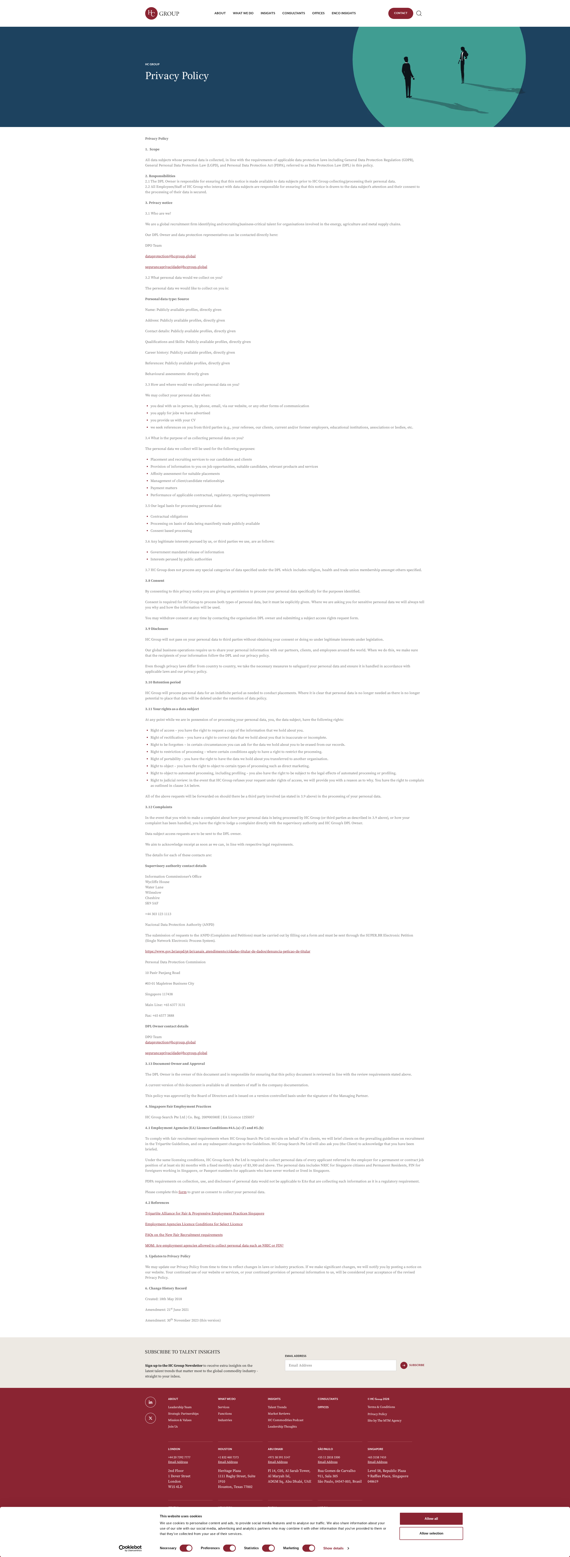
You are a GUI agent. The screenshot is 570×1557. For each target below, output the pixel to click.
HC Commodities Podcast (285, 1420)
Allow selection (431, 1533)
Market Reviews (279, 1414)
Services (223, 1407)
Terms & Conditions (381, 1407)
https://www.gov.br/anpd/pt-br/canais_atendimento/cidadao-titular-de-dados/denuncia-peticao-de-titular (227, 951)
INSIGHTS (274, 1399)
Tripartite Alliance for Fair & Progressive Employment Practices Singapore (204, 1213)
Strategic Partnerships (183, 1414)
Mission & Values (179, 1420)
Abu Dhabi (275, 1449)
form (183, 1192)
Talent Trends (277, 1407)
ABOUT (173, 1399)
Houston (225, 1449)
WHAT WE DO (227, 1399)
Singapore (375, 1449)
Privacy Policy (377, 1414)
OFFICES (323, 1407)
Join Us (173, 1427)
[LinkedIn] (154, 1402)
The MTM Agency (389, 1421)
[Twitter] (154, 1418)
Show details (333, 1548)
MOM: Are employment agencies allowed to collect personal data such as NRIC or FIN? (214, 1245)
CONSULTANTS (328, 1399)
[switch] (229, 1548)
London (174, 1449)
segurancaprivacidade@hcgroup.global (176, 267)
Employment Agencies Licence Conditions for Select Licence (194, 1224)
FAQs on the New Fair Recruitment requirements (184, 1235)
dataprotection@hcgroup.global (170, 256)
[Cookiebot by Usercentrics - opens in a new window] (130, 1548)
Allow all (431, 1518)
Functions (225, 1414)
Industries (225, 1420)
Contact (400, 14)
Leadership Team (180, 1407)
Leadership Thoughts (282, 1427)
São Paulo (325, 1449)
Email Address (295, 1356)
